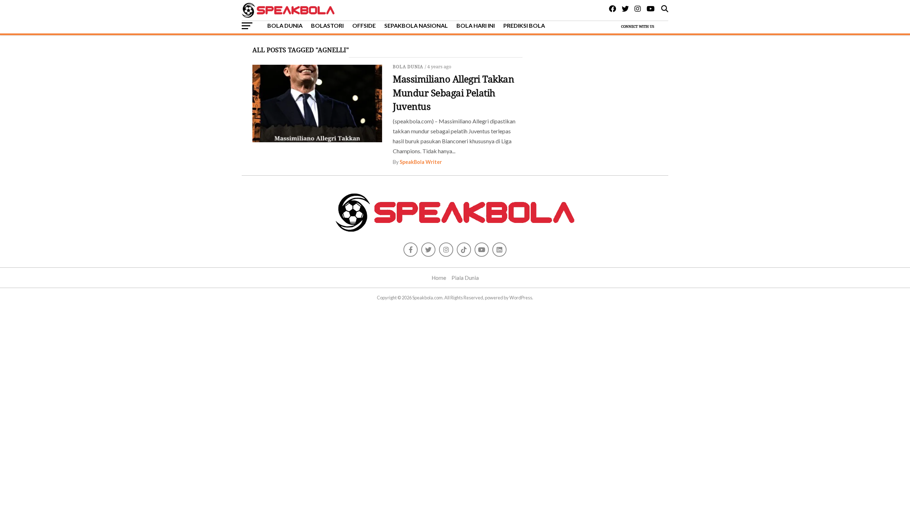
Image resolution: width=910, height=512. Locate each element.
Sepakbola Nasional (416, 25)
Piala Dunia (465, 277)
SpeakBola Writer (421, 162)
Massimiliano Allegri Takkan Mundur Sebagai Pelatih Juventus (453, 93)
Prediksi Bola (524, 25)
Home (439, 277)
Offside (364, 25)
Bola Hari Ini (475, 25)
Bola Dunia (285, 25)
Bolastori (327, 25)
